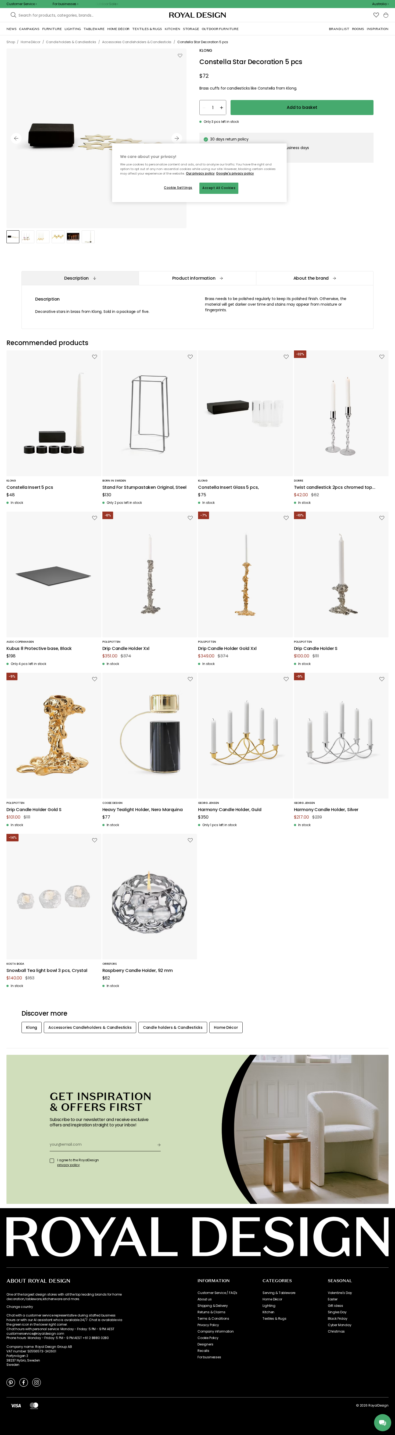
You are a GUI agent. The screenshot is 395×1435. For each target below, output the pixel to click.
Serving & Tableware (279, 1293)
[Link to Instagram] (36, 1382)
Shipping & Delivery (213, 1305)
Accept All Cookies (218, 188)
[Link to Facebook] (23, 1382)
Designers (205, 1344)
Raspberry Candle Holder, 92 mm (137, 970)
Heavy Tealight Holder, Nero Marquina (142, 810)
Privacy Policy (208, 1325)
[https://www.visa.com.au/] (16, 1405)
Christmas (336, 1331)
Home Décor (272, 1299)
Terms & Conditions (213, 1318)
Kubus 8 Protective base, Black (39, 648)
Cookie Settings (178, 188)
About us (205, 1299)
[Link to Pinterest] (10, 1382)
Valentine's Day (340, 1293)
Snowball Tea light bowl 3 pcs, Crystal (46, 970)
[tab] (80, 278)
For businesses (209, 1357)
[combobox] (380, 4)
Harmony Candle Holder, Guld (229, 810)
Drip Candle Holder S (316, 648)
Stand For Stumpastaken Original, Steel (144, 487)
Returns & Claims (211, 1312)
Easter (332, 1299)
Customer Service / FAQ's (217, 1293)
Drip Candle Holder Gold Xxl (227, 648)
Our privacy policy (200, 173)
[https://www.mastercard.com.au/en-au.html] (34, 1405)
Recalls (203, 1350)
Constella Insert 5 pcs (29, 487)
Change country (19, 1307)
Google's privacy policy (235, 173)
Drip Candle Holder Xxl (125, 648)
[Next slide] (176, 138)
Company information (216, 1331)
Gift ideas (335, 1305)
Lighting (269, 1305)
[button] (380, 4)
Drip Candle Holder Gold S (34, 810)
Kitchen (268, 1312)
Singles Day (337, 1312)
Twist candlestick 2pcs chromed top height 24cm (333, 487)
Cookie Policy (208, 1338)
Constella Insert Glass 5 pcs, (228, 487)
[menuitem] (11, 29)
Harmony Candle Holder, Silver (326, 810)
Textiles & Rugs (274, 1318)
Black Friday (337, 1318)
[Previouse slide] (16, 138)
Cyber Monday (339, 1325)
